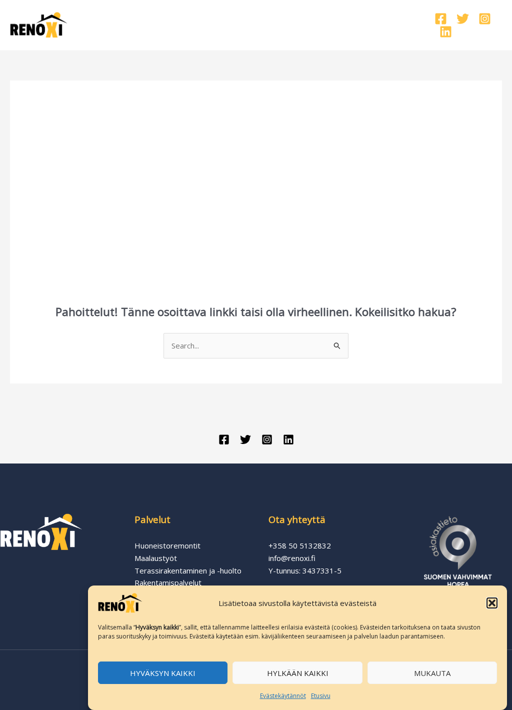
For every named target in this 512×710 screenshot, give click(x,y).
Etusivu (320, 696)
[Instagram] (484, 18)
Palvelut (178, 24)
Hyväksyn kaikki (163, 673)
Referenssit (253, 24)
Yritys (313, 24)
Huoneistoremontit (167, 545)
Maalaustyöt (155, 558)
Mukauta (432, 673)
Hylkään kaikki (297, 673)
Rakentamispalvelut (168, 583)
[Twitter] (462, 18)
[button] (492, 603)
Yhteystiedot (375, 24)
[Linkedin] (446, 32)
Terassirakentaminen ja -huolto (188, 571)
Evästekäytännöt (283, 696)
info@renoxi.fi (292, 558)
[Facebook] (440, 18)
